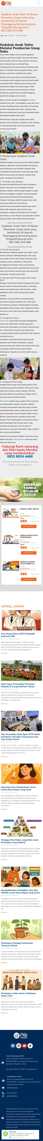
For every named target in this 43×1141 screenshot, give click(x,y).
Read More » (4, 653)
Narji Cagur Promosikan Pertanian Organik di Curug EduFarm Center (18, 685)
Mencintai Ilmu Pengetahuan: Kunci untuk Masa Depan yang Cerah (18, 788)
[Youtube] (24, 1045)
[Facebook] (13, 1045)
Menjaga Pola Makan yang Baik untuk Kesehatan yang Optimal (19, 841)
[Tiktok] (30, 1045)
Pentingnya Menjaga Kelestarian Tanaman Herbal (17, 944)
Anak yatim (4, 321)
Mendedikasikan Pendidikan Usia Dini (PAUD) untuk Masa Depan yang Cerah (20, 891)
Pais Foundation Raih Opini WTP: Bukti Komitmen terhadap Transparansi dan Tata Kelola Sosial (20, 737)
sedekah (32, 100)
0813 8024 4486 (20, 456)
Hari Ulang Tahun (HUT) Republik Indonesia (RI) (18, 635)
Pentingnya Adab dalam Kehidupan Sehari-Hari (18, 994)
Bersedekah (4, 401)
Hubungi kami (18, 439)
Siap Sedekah (29, 526)
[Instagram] (18, 1045)
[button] (38, 2)
